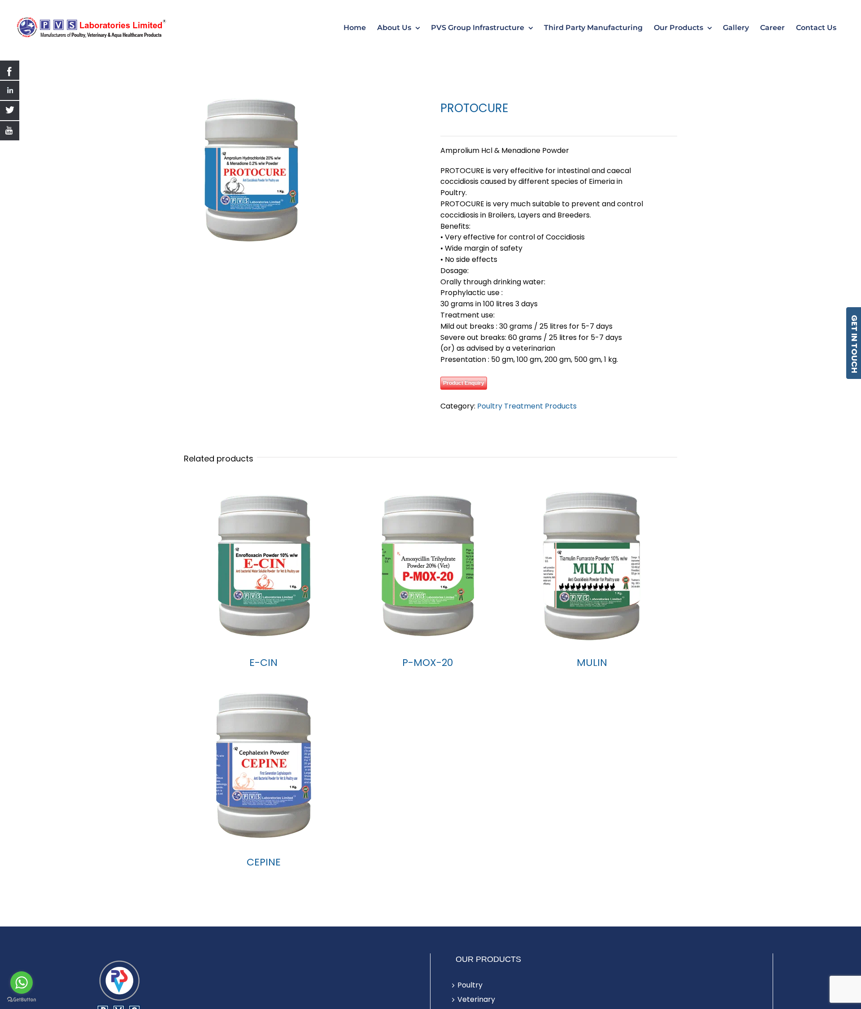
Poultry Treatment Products (527, 406)
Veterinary (476, 999)
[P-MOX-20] (427, 565)
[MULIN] (592, 565)
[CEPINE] (263, 765)
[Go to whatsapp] (21, 982)
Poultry (470, 985)
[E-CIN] (263, 565)
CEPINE (264, 862)
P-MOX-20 (427, 663)
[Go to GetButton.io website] (21, 1000)
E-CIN (263, 663)
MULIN (592, 663)
